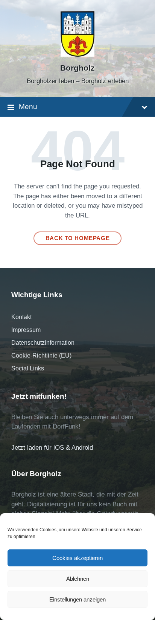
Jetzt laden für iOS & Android (52, 447)
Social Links (27, 368)
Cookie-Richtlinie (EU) (41, 355)
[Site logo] (77, 54)
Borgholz (77, 67)
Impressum (26, 330)
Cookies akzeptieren (77, 558)
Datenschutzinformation (42, 342)
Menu (28, 107)
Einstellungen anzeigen (77, 599)
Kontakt (21, 317)
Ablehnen (77, 578)
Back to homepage (78, 238)
